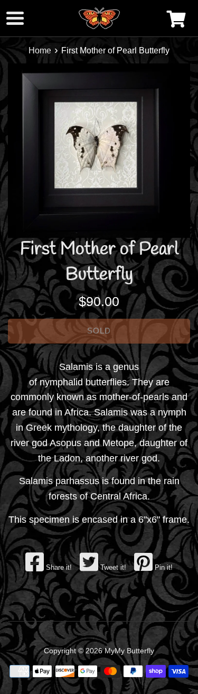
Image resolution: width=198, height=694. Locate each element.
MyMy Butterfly (129, 650)
